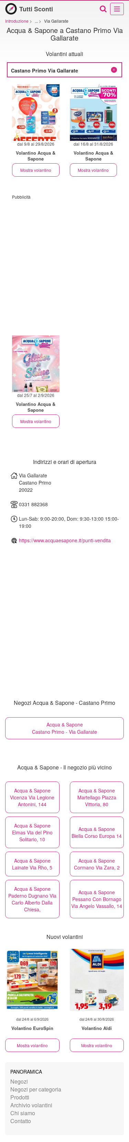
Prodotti (19, 1097)
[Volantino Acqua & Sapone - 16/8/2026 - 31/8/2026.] (93, 112)
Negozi (19, 1081)
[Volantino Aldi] (97, 980)
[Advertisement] (64, 264)
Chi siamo (22, 1113)
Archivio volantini (31, 1105)
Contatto (20, 1121)
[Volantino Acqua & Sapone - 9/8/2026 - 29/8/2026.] (36, 112)
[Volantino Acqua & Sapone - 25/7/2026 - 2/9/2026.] (36, 363)
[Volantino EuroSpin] (32, 980)
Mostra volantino (35, 170)
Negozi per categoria (35, 1089)
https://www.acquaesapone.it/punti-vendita (65, 540)
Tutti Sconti (36, 8)
